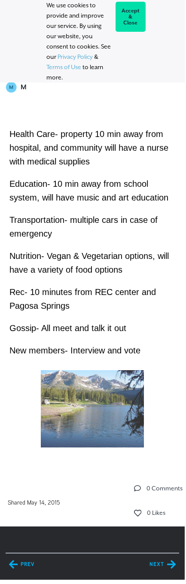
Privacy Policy (75, 56)
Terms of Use (63, 67)
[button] (137, 488)
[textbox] (92, 287)
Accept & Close (131, 17)
